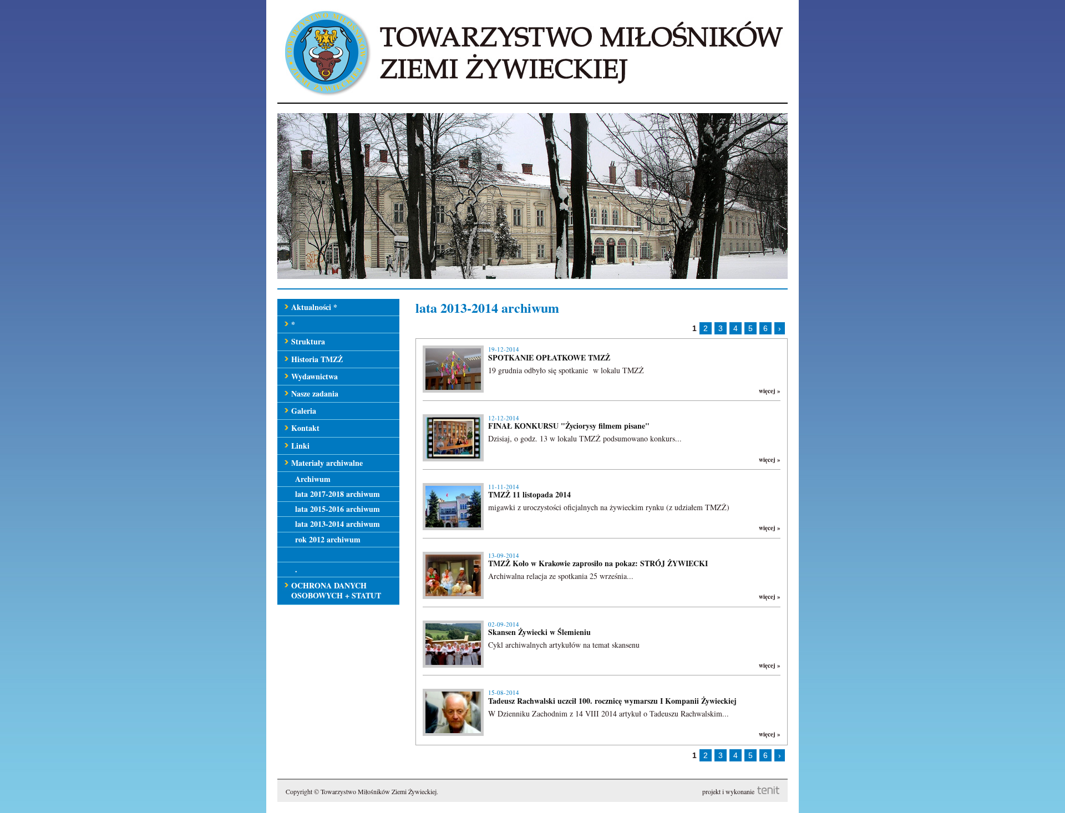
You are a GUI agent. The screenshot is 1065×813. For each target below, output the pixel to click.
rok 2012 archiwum (328, 540)
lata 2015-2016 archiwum (337, 509)
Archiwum (313, 479)
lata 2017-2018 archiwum (337, 494)
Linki (300, 445)
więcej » (769, 391)
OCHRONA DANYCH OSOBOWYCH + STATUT (336, 590)
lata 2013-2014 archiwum (337, 524)
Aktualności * (314, 307)
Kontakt (305, 428)
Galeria (303, 410)
